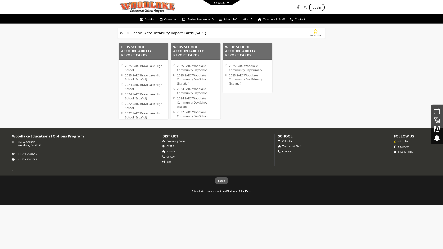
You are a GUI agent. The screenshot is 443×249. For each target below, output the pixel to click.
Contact (170, 156)
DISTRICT (170, 136)
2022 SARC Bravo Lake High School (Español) (143, 115)
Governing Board (176, 141)
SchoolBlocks (226, 191)
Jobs (168, 161)
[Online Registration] (437, 120)
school (285, 136)
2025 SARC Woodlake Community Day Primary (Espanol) (245, 79)
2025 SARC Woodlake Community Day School (192, 68)
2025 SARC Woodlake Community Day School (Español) (192, 79)
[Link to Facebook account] (298, 8)
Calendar (287, 141)
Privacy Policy (405, 151)
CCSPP (170, 146)
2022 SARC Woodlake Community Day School (192, 114)
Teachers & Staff (291, 146)
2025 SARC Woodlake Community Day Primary (245, 68)
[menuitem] (147, 19)
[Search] (305, 7)
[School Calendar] (437, 111)
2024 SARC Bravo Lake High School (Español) (143, 96)
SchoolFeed (245, 191)
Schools (170, 151)
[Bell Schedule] (437, 137)
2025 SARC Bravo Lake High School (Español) (143, 77)
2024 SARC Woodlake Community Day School (192, 91)
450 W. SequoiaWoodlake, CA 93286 (29, 143)
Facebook (403, 146)
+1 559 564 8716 (27, 154)
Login (221, 180)
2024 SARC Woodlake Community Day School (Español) (192, 102)
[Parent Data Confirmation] (437, 129)
